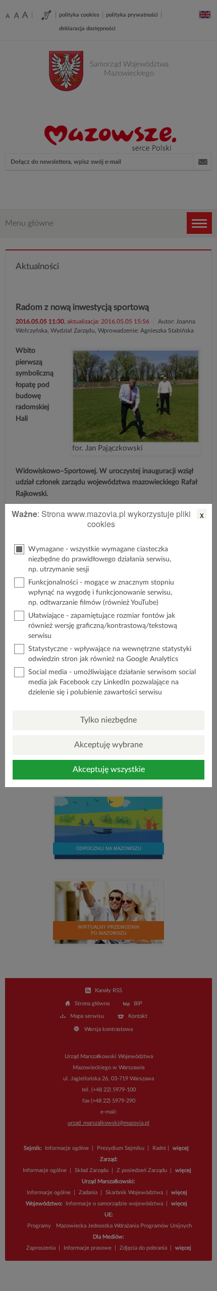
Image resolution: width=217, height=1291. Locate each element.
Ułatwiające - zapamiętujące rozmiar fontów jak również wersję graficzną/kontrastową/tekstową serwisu (102, 625)
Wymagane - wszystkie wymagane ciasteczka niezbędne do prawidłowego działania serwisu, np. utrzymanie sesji (99, 559)
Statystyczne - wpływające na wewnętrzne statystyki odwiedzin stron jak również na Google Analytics (109, 654)
